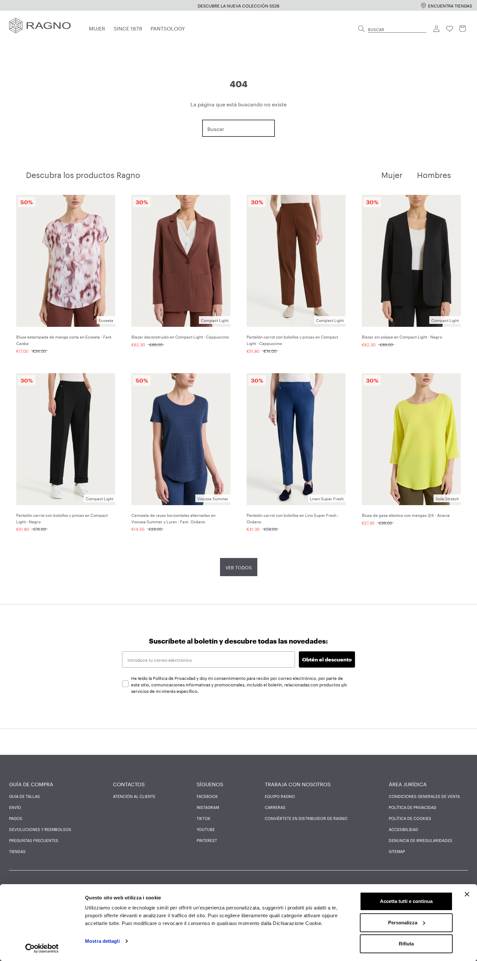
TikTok (204, 818)
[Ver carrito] (463, 29)
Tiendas (17, 851)
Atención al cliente (134, 796)
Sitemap (397, 851)
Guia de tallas (24, 796)
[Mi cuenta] (437, 29)
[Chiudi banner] (467, 894)
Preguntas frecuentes (33, 840)
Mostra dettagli (102, 941)
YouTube (206, 829)
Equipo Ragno (280, 796)
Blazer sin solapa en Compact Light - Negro (402, 336)
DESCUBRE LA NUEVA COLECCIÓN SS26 (238, 5)
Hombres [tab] (434, 174)
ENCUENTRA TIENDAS (450, 5)
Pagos (15, 818)
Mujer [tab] (391, 174)
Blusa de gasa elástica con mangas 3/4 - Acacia (406, 515)
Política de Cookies (410, 818)
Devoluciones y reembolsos (40, 829)
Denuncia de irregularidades (420, 840)
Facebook (207, 796)
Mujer (97, 28)
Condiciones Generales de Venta (424, 796)
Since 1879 (128, 28)
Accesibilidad (403, 829)
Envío (15, 807)
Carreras (275, 807)
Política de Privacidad (412, 807)
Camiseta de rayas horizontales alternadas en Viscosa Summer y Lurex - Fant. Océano (173, 518)
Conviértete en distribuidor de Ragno (306, 818)
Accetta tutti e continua (406, 901)
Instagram (208, 807)
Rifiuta (406, 943)
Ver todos (239, 567)
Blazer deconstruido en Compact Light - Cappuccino (180, 336)
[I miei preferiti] (450, 29)
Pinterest (207, 840)
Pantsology (168, 28)
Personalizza (402, 922)
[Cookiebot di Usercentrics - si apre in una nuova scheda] (42, 948)
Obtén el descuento (327, 659)
